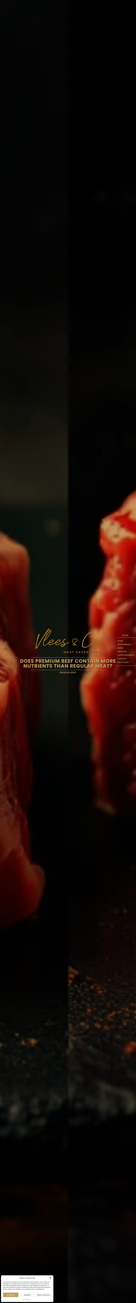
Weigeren (27, 1295)
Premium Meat (68, 672)
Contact (122, 659)
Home (120, 641)
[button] (50, 1278)
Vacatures (123, 662)
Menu (120, 648)
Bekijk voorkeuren (43, 1295)
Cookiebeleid (26, 1299)
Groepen (122, 652)
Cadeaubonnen (125, 655)
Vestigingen (124, 645)
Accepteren (11, 1295)
